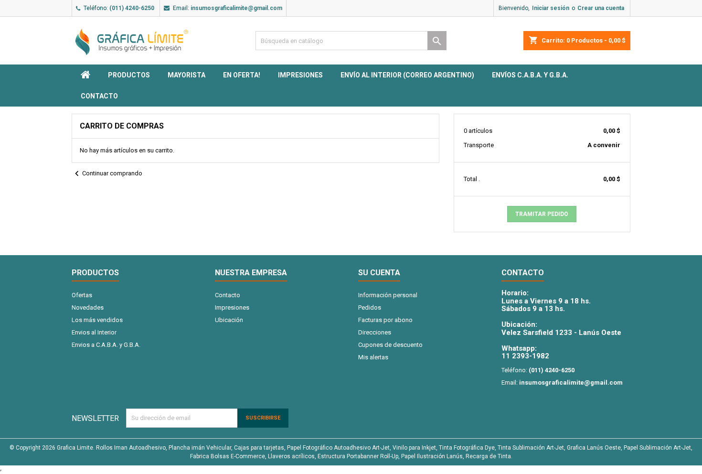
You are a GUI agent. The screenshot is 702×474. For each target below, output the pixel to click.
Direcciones (374, 332)
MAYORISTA (186, 75)
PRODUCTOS (129, 75)
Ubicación (229, 319)
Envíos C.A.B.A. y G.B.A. (530, 75)
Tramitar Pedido (541, 214)
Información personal (387, 295)
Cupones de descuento (390, 344)
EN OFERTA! (241, 75)
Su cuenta (379, 272)
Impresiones (300, 75)
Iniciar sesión (550, 8)
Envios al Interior (94, 332)
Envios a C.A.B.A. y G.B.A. (106, 344)
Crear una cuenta (600, 8)
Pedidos (369, 307)
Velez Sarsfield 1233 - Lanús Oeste (561, 332)
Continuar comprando (107, 174)
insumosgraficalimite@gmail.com (236, 8)
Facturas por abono (385, 319)
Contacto (99, 96)
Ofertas (82, 295)
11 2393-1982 (525, 356)
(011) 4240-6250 (131, 8)
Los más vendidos (97, 319)
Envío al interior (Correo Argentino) (407, 75)
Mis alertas (373, 357)
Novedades (88, 307)
